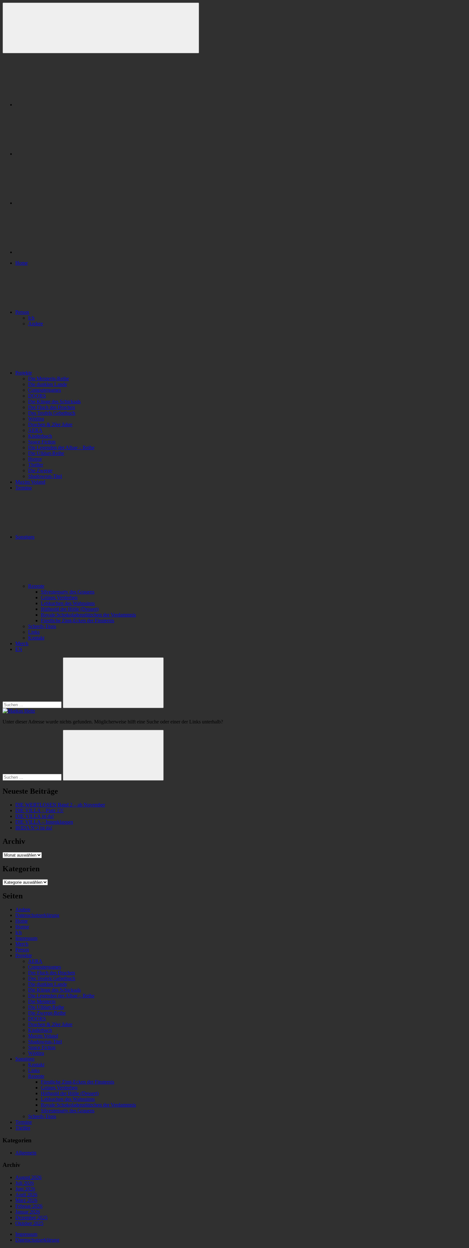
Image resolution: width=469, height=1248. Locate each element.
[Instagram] (63, 153)
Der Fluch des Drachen (51, 407)
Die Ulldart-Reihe (46, 453)
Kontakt (36, 637)
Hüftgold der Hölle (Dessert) (70, 609)
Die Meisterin (42, 1001)
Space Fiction (42, 441)
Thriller (35, 464)
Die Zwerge (40, 470)
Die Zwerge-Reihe (47, 1013)
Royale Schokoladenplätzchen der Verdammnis (88, 614)
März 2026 (26, 1200)
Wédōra (36, 418)
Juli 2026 (24, 1183)
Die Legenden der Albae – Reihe (61, 447)
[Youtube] (63, 252)
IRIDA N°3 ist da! (33, 827)
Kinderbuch (40, 436)
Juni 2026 (25, 1188)
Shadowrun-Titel (45, 476)
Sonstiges (24, 537)
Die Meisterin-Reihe (48, 378)
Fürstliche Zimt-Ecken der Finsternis (77, 620)
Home (21, 263)
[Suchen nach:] (33, 704)
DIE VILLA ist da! (34, 816)
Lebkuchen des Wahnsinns (68, 603)
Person (22, 312)
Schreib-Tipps (42, 626)
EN (18, 649)
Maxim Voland (30, 482)
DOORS (37, 395)
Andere (35, 323)
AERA (35, 430)
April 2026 (26, 1194)
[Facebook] (63, 104)
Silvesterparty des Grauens (67, 591)
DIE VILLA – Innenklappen (44, 822)
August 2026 (28, 1177)
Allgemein (25, 1152)
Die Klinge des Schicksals (54, 401)
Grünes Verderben (59, 597)
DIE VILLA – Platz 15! (39, 810)
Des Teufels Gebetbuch (51, 413)
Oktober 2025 (29, 1223)
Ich (31, 318)
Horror (35, 459)
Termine (23, 487)
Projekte (23, 372)
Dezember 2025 (31, 1217)
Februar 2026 (28, 1206)
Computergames (44, 390)
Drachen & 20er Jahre (50, 424)
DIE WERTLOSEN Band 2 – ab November (60, 804)
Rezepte (36, 586)
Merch (21, 643)
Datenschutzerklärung (37, 915)
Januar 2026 (27, 1211)
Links (34, 632)
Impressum (26, 938)
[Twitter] (63, 203)
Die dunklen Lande (47, 384)
